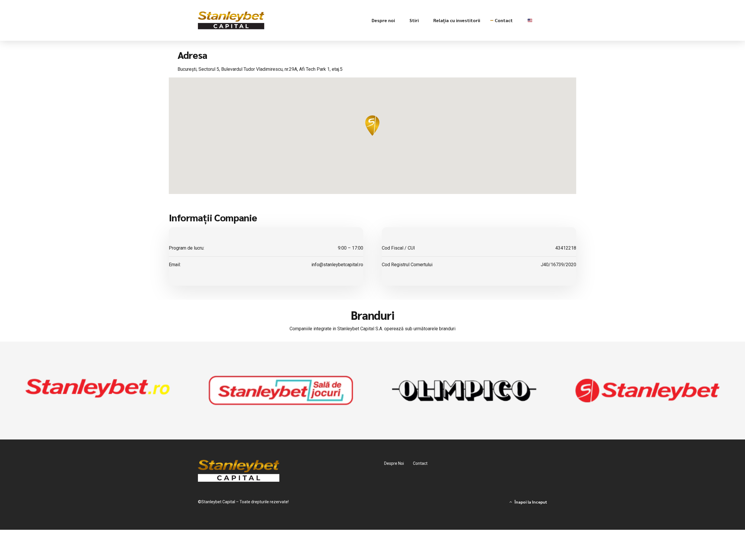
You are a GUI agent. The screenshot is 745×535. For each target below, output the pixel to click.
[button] (372, 125)
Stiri (414, 20)
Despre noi (383, 20)
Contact (504, 20)
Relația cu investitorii (456, 20)
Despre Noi (394, 463)
